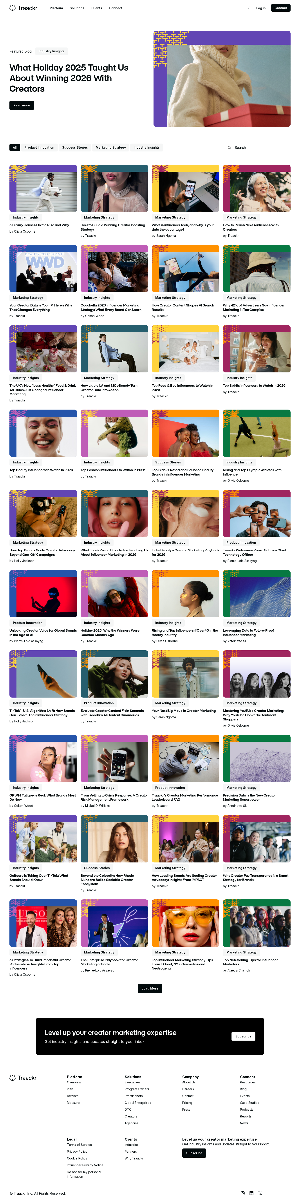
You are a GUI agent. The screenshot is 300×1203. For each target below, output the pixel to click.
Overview (74, 1082)
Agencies (131, 1123)
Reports (245, 1116)
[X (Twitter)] (260, 1193)
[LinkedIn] (251, 1193)
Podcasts (246, 1109)
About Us (188, 1082)
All (15, 147)
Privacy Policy (77, 1151)
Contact (281, 8)
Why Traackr (134, 1158)
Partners (131, 1151)
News (244, 1123)
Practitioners (134, 1096)
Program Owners (137, 1089)
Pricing (187, 1103)
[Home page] (23, 8)
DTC (128, 1109)
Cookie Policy (77, 1158)
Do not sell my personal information (84, 1174)
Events (245, 1096)
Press (186, 1109)
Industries (132, 1144)
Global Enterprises (138, 1103)
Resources (248, 1082)
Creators (131, 1116)
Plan (70, 1089)
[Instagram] (242, 1193)
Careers (188, 1089)
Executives (133, 1082)
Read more (21, 105)
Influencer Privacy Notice (85, 1165)
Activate (73, 1096)
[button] (56, 8)
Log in (261, 8)
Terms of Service (79, 1144)
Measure (73, 1103)
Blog (243, 1089)
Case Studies (249, 1103)
